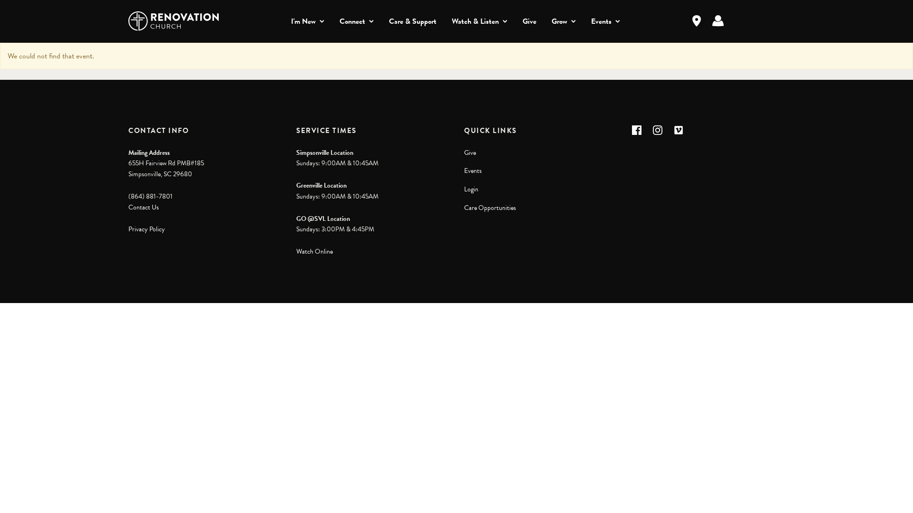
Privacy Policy (146, 229)
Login (471, 189)
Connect (352, 21)
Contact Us (143, 207)
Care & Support (413, 21)
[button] (636, 130)
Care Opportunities (490, 208)
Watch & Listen (475, 21)
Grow (559, 21)
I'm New (303, 21)
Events (601, 21)
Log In (718, 20)
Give (529, 21)
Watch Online (314, 251)
